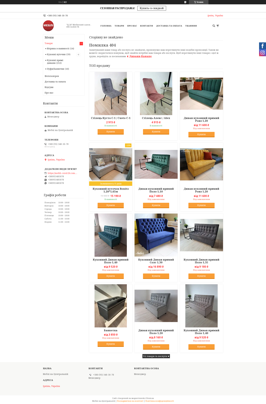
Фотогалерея (52, 76)
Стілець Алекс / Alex (156, 118)
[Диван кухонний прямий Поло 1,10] (156, 164)
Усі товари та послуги (155, 356)
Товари (119, 25)
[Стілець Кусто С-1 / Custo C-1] (110, 93)
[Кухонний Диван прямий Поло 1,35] (201, 235)
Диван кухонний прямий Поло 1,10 (156, 190)
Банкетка (110, 330)
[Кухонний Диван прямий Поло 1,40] (110, 235)
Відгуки (49, 87)
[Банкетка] (110, 305)
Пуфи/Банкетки (55, 68)
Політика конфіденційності (159, 401)
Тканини (191, 25)
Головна (105, 25)
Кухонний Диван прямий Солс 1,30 (156, 261)
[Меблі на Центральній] (53, 25)
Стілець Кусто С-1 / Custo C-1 (111, 118)
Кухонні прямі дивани (55, 61)
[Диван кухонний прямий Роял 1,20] (201, 93)
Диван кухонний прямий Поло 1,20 (156, 332)
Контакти (146, 25)
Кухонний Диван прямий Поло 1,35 (201, 261)
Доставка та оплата (169, 25)
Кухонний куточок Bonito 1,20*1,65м (111, 190)
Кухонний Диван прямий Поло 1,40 (111, 261)
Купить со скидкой (152, 8)
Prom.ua (150, 398)
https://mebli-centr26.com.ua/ (63, 173)
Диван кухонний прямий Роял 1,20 (201, 119)
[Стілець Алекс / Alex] (156, 93)
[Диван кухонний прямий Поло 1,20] (156, 305)
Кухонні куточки (56, 54)
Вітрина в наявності (58, 48)
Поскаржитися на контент (130, 401)
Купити (111, 131)
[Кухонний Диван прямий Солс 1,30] (156, 235)
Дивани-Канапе (140, 56)
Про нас (132, 25)
